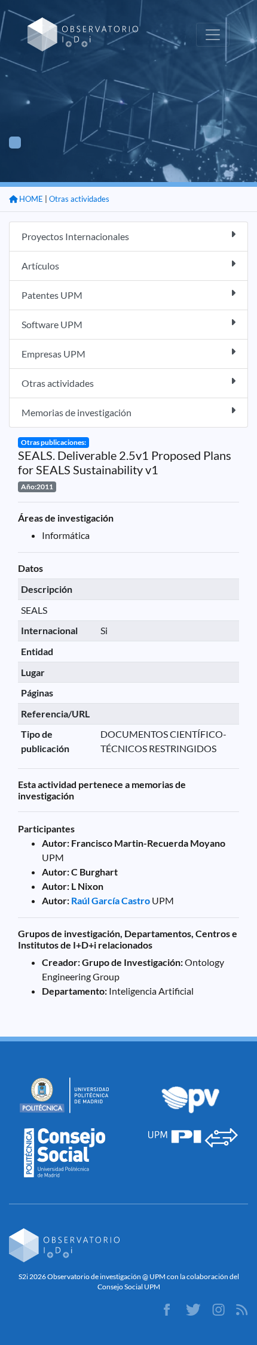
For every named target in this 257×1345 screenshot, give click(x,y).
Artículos (40, 265)
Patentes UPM (52, 295)
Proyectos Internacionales (75, 236)
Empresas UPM (53, 353)
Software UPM (52, 324)
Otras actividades (79, 199)
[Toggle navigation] (213, 35)
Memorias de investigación (76, 412)
